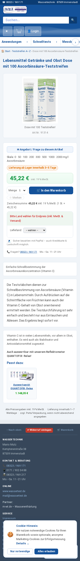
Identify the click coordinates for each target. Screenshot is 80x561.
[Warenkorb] (19, 31)
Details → (22, 543)
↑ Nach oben (14, 430)
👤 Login (33, 31)
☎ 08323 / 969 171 (12, 2)
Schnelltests (42, 41)
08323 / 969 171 (28, 251)
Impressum (9, 518)
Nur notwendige (20, 551)
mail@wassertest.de (15, 495)
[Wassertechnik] (15, 9)
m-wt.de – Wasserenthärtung (19, 506)
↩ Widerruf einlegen (39, 430)
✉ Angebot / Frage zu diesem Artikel (40, 149)
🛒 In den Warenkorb (51, 190)
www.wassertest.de (14, 491)
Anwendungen (12, 41)
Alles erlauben (46, 551)
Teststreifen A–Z (21, 51)
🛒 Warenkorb (65, 430)
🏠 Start (5, 51)
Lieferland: (16, 230)
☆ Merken (15, 197)
